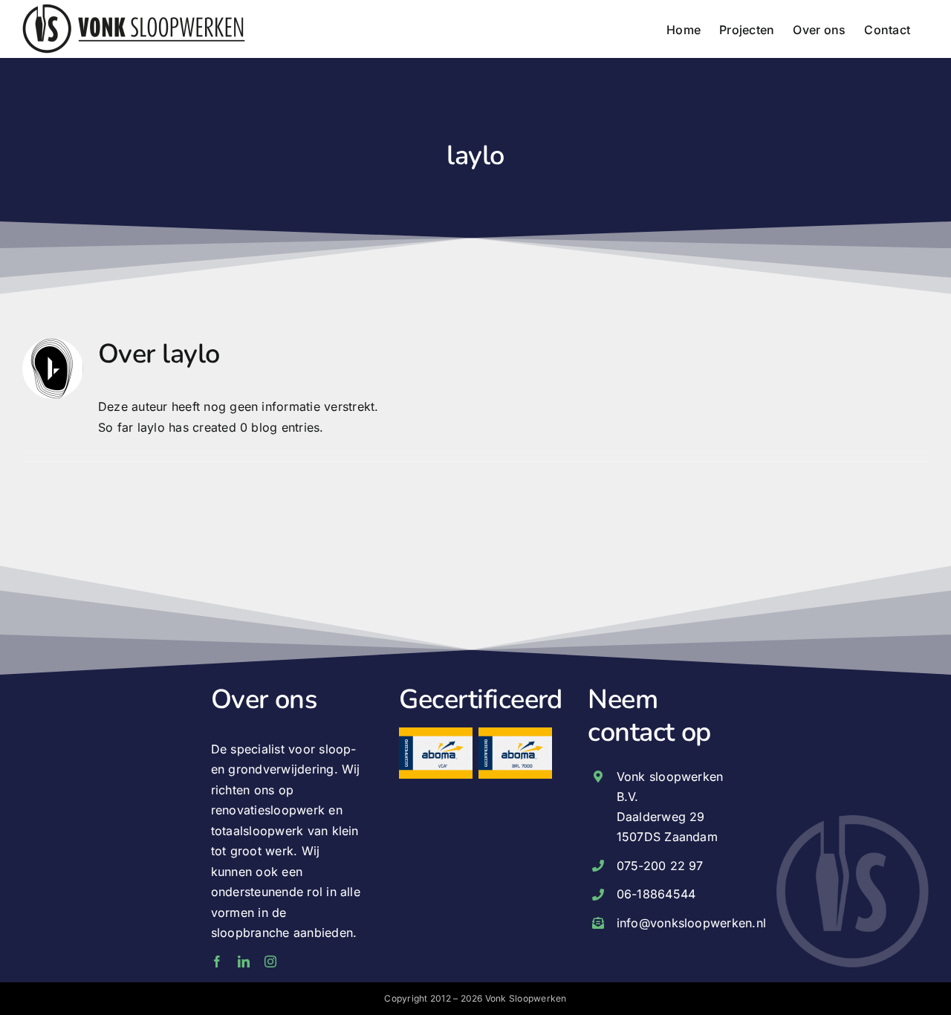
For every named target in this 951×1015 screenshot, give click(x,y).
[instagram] (270, 961)
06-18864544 (656, 893)
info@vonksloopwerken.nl (692, 922)
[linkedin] (244, 961)
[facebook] (217, 961)
